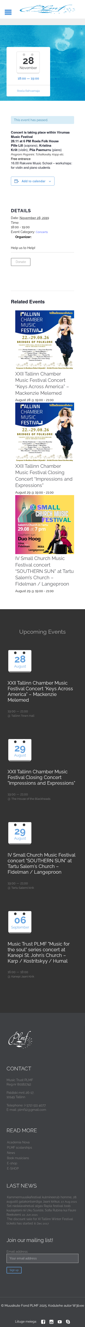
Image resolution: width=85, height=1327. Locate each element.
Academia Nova (18, 1142)
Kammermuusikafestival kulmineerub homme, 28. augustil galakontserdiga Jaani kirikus (42, 1199)
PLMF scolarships (19, 1147)
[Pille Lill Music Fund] (48, 9)
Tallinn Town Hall (22, 715)
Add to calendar (33, 181)
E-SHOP (13, 1168)
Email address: (17, 1252)
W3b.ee (78, 1306)
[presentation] (44, 340)
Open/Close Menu (8, 12)
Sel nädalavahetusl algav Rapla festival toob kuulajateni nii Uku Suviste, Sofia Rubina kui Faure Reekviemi (41, 1210)
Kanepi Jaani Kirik (22, 976)
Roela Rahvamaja (28, 90)
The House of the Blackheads (30, 798)
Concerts (42, 232)
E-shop (12, 1163)
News (11, 1153)
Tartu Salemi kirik (22, 887)
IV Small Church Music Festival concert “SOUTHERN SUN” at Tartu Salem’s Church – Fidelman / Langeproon (44, 571)
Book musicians (18, 1158)
